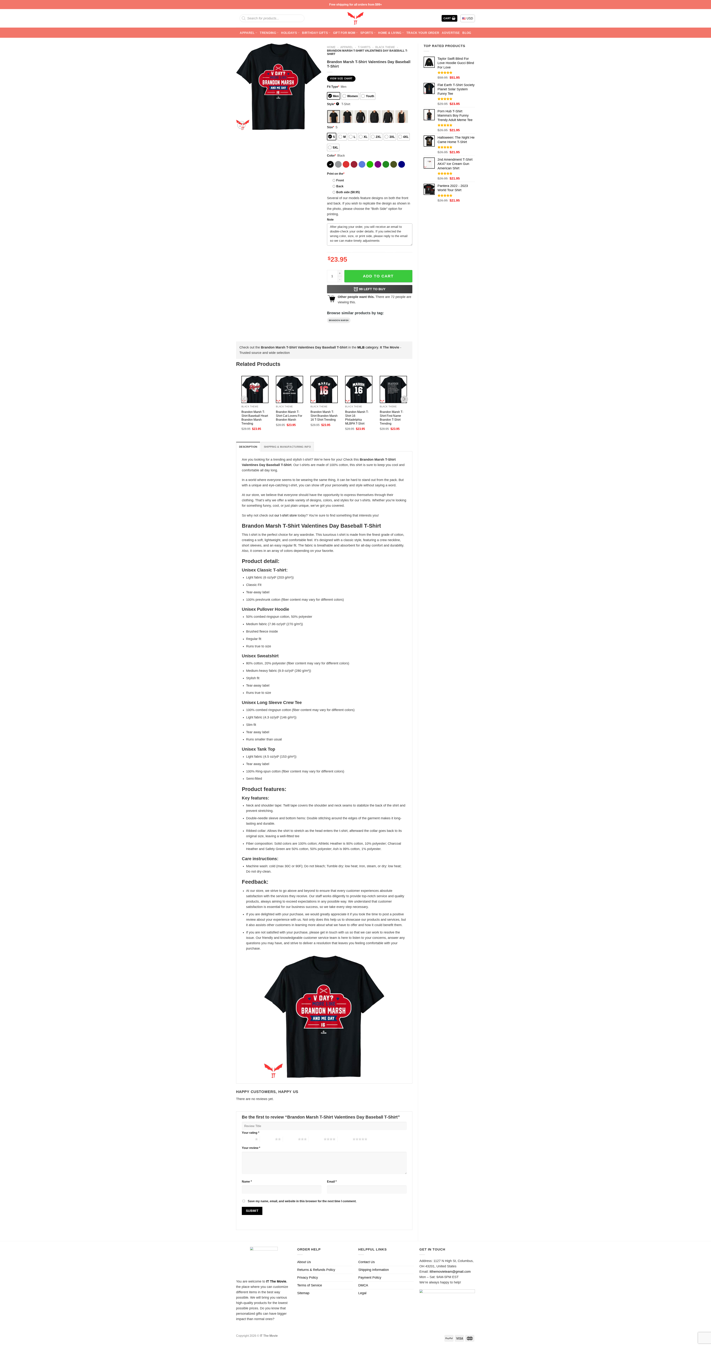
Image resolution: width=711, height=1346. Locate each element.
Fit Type (333, 86)
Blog (466, 32)
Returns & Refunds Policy (316, 1270)
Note (330, 219)
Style (332, 104)
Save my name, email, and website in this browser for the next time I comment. (302, 1201)
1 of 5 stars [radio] (247, 1139)
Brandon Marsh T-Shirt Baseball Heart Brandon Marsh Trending (254, 417)
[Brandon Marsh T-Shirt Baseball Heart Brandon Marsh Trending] (255, 389)
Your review (251, 1147)
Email (332, 1181)
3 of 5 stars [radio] (290, 1139)
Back (339, 186)
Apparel (247, 32)
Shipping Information (373, 1270)
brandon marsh (339, 320)
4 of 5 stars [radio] (316, 1139)
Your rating (250, 1132)
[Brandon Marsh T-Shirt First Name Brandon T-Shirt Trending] (393, 389)
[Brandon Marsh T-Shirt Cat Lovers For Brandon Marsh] (289, 389)
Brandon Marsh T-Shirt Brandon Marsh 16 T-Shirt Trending (324, 415)
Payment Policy (369, 1277)
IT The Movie (276, 1281)
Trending (268, 32)
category (367, 347)
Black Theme (385, 47)
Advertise (451, 32)
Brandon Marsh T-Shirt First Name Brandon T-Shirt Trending (391, 417)
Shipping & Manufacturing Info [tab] (287, 446)
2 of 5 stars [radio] (267, 1139)
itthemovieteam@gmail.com (450, 1271)
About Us (304, 1262)
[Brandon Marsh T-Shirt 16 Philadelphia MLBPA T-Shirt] (359, 389)
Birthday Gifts (315, 32)
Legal (362, 1293)
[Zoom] (241, 125)
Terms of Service (309, 1285)
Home (331, 47)
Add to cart (378, 276)
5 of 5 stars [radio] (345, 1139)
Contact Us (366, 1262)
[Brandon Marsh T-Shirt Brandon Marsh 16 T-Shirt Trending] (324, 389)
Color (331, 155)
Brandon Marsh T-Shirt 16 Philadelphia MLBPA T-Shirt (357, 417)
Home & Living (389, 32)
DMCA (363, 1285)
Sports (366, 32)
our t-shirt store (285, 515)
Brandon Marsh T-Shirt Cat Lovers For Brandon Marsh (289, 415)
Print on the (335, 173)
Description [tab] (248, 446)
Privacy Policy (307, 1277)
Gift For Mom (344, 32)
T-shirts (364, 47)
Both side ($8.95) (348, 192)
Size (330, 127)
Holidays (289, 32)
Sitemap (303, 1293)
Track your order (422, 32)
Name (247, 1181)
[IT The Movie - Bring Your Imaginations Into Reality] (355, 18)
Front (340, 180)
